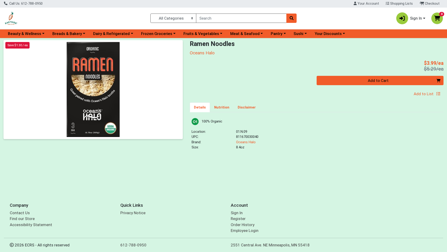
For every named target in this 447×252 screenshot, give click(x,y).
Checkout (432, 3)
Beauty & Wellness (24, 33)
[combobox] (241, 18)
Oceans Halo (246, 142)
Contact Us (20, 212)
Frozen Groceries (156, 33)
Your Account (368, 3)
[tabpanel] (317, 136)
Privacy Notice (133, 212)
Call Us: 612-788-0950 (25, 3)
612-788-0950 (133, 245)
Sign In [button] (416, 18)
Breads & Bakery (67, 33)
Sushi (298, 33)
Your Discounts (328, 33)
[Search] (291, 18)
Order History (242, 224)
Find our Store (22, 218)
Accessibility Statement (31, 224)
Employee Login (244, 230)
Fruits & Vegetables (201, 33)
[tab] (200, 107)
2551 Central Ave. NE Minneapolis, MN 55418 (270, 245)
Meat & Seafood (245, 33)
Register (238, 218)
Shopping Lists (401, 3)
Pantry (276, 33)
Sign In (237, 212)
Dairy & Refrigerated (111, 33)
